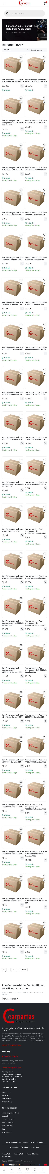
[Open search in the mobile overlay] (24, 13)
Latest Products (8, 1119)
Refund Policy (7, 1102)
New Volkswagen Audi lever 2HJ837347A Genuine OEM (36, 577)
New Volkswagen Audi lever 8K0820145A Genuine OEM (36, 169)
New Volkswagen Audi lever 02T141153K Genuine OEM (36, 393)
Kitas (24, 970)
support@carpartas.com (11, 1045)
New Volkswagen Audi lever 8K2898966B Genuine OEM (13, 348)
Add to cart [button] (22, 86)
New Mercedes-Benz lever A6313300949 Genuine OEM (13, 81)
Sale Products (7, 1126)
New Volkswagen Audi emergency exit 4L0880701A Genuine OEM (35, 623)
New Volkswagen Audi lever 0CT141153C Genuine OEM (13, 438)
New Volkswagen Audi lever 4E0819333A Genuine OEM (13, 577)
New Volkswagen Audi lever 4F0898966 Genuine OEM (36, 122)
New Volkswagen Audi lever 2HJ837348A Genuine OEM (13, 716)
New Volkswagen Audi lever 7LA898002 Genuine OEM (36, 259)
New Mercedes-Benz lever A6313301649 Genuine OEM (36, 81)
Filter (8, 50)
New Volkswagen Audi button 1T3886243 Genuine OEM (36, 901)
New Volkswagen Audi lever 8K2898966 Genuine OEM (13, 214)
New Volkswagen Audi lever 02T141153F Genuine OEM (13, 393)
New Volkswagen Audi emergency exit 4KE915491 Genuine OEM (36, 670)
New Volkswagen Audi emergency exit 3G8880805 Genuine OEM (12, 484)
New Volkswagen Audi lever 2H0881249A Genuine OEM (36, 483)
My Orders (5, 1095)
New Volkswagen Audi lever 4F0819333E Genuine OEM (36, 761)
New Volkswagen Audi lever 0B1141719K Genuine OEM (36, 438)
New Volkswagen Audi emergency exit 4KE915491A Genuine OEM (12, 670)
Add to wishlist (21, 57)
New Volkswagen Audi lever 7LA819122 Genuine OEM (36, 303)
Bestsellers (6, 1116)
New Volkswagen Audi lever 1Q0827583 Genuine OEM (36, 716)
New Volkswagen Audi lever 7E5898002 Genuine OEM (13, 259)
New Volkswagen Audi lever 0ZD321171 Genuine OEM (13, 530)
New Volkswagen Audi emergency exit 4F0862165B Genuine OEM (35, 531)
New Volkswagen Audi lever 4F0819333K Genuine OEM (13, 853)
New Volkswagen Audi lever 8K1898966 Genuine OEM (36, 214)
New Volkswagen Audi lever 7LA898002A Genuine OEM (13, 303)
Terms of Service (33, 1154)
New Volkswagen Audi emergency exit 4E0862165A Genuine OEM (35, 807)
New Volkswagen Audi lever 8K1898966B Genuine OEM (36, 348)
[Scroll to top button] (45, 1163)
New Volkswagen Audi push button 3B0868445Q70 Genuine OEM (36, 854)
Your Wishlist (7, 1099)
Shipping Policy (19, 1154)
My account (6, 1092)
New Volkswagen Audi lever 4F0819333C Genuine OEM (36, 947)
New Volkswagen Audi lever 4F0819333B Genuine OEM (13, 806)
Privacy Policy (6, 1154)
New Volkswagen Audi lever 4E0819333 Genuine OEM (13, 761)
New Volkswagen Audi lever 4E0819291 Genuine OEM (13, 900)
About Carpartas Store (10, 1113)
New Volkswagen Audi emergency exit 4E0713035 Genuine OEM (12, 123)
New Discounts (7, 1123)
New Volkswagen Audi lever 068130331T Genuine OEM (13, 169)
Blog (3, 1129)
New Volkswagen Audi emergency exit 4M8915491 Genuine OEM (13, 623)
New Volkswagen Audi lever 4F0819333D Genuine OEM (13, 947)
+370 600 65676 (10, 1056)
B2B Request (7, 1132)
